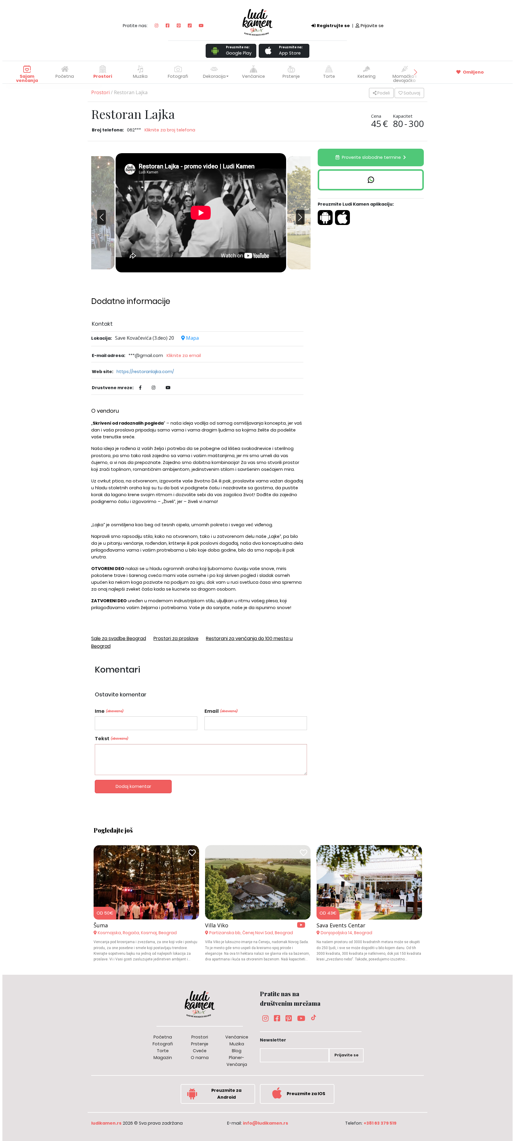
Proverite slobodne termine (371, 157)
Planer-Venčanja (237, 1061)
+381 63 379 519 (380, 1123)
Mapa (192, 338)
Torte (163, 1051)
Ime (109, 711)
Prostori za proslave (175, 638)
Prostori (100, 92)
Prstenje (199, 1044)
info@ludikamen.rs (265, 1123)
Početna (64, 76)
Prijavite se (372, 26)
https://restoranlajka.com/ (145, 372)
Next (299, 222)
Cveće (200, 1051)
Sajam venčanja (27, 78)
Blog (236, 1051)
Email (221, 711)
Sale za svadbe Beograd (118, 638)
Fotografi (163, 1044)
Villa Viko (216, 925)
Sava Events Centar (341, 925)
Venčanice (236, 1037)
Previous (103, 213)
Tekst (111, 738)
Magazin (162, 1058)
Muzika (236, 1044)
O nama (200, 1058)
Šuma (101, 925)
